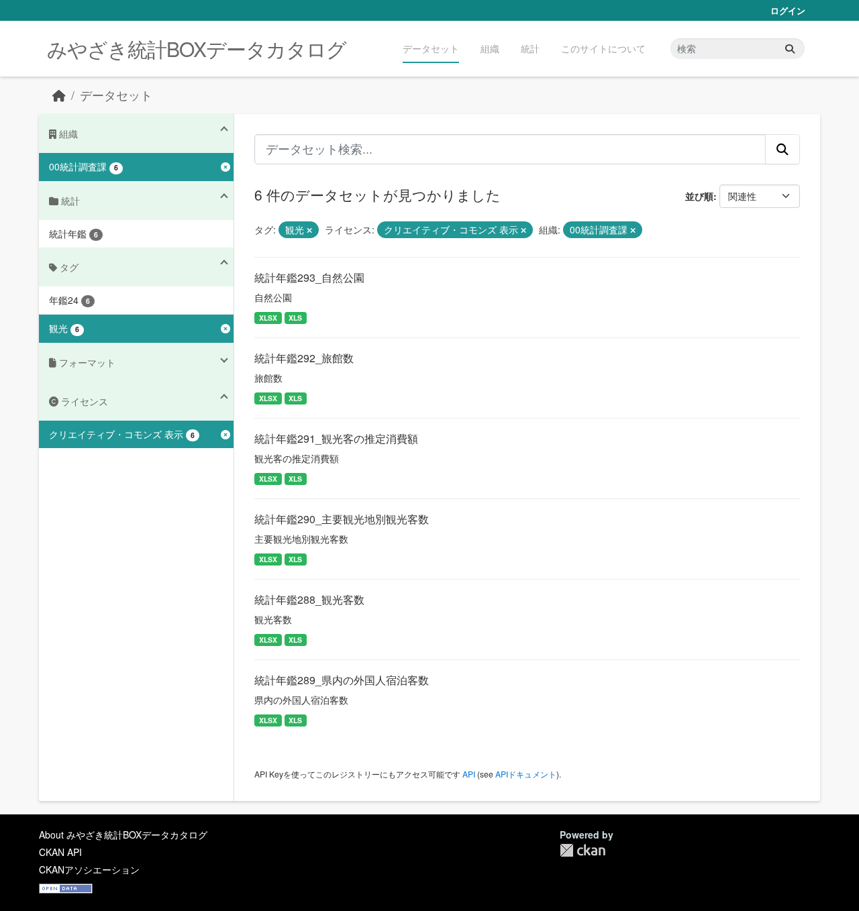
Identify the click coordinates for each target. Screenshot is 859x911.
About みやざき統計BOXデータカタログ (123, 834)
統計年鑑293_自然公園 (309, 277)
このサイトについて (603, 48)
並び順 (699, 196)
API (468, 774)
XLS (295, 318)
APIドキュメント (525, 774)
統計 (530, 48)
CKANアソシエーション (89, 869)
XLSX (268, 318)
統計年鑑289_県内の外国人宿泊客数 (341, 680)
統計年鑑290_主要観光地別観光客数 (341, 519)
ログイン (787, 10)
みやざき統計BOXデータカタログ (196, 48)
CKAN (582, 850)
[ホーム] (59, 95)
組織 (490, 48)
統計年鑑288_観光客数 (309, 599)
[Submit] (789, 48)
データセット (431, 48)
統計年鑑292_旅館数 (304, 358)
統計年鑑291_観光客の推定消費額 (336, 438)
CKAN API (60, 852)
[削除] (309, 230)
